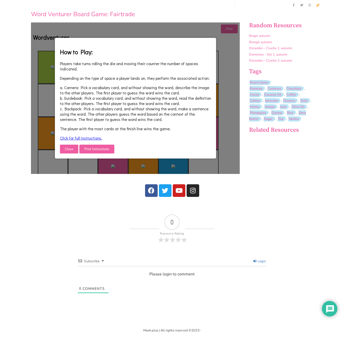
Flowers (289, 100)
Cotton (255, 100)
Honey (254, 107)
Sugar (268, 119)
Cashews (274, 88)
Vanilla (294, 119)
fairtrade (271, 100)
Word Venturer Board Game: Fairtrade (83, 14)
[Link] (317, 5)
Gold (303, 100)
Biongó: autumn (260, 42)
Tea (280, 119)
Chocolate (293, 88)
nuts (283, 107)
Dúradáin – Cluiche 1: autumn (270, 48)
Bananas (256, 88)
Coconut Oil (272, 94)
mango (270, 107)
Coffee (291, 94)
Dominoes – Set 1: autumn (268, 54)
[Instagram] (309, 5)
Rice (290, 113)
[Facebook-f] (293, 5)
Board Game (259, 82)
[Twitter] (301, 5)
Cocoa (254, 94)
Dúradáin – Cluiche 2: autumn (270, 60)
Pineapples (258, 113)
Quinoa (276, 113)
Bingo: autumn (259, 36)
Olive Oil (298, 107)
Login (261, 261)
